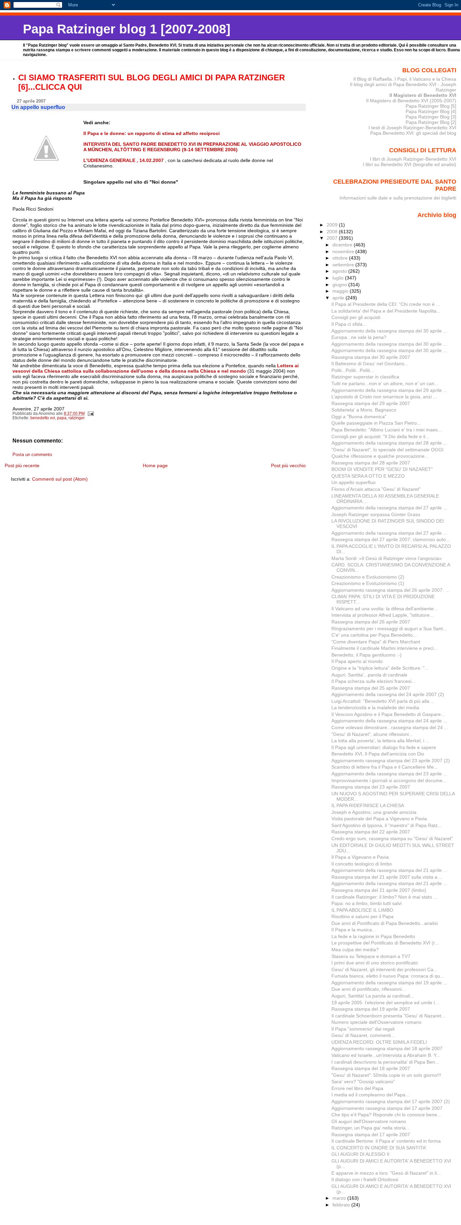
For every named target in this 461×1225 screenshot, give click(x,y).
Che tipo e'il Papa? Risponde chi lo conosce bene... (386, 1114)
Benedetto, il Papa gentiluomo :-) (366, 655)
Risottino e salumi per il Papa (362, 916)
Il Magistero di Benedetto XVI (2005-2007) (411, 100)
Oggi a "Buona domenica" (358, 416)
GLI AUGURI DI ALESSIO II (360, 1154)
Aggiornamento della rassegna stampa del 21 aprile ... (389, 870)
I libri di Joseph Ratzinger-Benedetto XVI (413, 159)
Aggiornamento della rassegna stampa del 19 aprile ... (389, 982)
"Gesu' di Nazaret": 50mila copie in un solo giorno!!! (386, 1075)
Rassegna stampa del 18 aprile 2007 (370, 1068)
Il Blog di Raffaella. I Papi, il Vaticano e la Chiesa (404, 79)
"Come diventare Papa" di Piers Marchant (375, 641)
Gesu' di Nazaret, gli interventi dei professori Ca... (384, 969)
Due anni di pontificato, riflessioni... (368, 989)
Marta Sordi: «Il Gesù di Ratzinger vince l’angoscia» (386, 558)
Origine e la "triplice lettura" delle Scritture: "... (380, 668)
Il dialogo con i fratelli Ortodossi (364, 1179)
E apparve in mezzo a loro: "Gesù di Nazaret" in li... (386, 1173)
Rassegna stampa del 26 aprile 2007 (370, 621)
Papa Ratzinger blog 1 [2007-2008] (127, 29)
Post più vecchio (288, 465)
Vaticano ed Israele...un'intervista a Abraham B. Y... (385, 1055)
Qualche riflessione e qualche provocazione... (380, 456)
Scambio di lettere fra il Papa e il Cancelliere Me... (384, 767)
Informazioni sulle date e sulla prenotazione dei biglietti (398, 198)
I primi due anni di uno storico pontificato (374, 962)
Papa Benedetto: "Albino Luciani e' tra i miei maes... (386, 429)
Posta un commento (32, 454)
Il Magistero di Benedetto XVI (422, 95)
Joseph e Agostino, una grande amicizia (373, 812)
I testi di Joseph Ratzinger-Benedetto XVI (412, 127)
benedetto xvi (42, 418)
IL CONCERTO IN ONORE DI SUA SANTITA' (379, 1147)
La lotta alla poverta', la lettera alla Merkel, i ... (380, 740)
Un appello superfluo (353, 482)
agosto (340, 271)
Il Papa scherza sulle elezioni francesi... (373, 681)
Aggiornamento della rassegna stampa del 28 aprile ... (389, 443)
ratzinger (77, 418)
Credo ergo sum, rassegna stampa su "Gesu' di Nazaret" (392, 838)
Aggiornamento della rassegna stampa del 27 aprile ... (389, 507)
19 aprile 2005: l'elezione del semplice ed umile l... (385, 1002)
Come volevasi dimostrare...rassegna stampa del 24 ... (389, 727)
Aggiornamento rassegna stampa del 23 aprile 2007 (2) (390, 760)
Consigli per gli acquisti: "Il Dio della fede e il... (380, 436)
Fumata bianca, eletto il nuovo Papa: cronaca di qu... (387, 976)
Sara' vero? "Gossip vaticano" (363, 1081)
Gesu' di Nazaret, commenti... (363, 1035)
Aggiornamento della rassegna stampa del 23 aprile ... (389, 773)
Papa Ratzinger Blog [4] (431, 111)
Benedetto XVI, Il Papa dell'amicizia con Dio (377, 753)
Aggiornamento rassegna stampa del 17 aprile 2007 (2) (390, 1101)
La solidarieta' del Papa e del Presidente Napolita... (385, 311)
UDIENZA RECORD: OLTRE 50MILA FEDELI (379, 1042)
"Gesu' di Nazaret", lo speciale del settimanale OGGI (387, 449)
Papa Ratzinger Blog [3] (431, 116)
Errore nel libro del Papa (357, 1088)
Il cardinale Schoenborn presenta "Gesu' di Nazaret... (388, 1015)
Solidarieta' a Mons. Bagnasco (363, 409)
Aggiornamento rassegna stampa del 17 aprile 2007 (386, 1108)
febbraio (341, 1204)
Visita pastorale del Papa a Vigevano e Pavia (379, 818)
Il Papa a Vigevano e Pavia (360, 857)
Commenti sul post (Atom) (60, 479)
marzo (339, 1198)
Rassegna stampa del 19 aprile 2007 (370, 1009)
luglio (338, 278)
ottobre (340, 258)
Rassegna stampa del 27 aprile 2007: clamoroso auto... (390, 539)
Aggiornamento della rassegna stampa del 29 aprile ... (389, 390)
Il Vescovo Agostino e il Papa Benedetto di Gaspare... (388, 714)
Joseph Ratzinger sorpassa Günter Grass (375, 514)
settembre (343, 264)
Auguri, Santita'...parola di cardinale (369, 674)
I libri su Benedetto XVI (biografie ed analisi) (409, 164)
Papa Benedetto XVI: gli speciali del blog (413, 133)
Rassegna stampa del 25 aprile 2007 (370, 688)
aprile (339, 297)
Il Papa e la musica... (353, 929)
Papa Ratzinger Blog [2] (431, 122)
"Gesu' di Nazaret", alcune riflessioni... (372, 734)
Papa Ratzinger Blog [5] (431, 106)
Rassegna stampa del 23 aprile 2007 (370, 787)
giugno (340, 284)
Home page (155, 465)
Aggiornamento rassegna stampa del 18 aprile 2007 (386, 1048)
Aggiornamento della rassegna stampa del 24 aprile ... (389, 720)
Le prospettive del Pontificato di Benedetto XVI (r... (385, 943)
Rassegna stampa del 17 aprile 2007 (370, 1134)
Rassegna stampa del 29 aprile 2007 (370, 403)
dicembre (343, 244)
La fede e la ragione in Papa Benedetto (373, 936)
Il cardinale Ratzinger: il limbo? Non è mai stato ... (384, 897)
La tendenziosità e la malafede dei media (375, 707)
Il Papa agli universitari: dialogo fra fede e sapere (383, 747)
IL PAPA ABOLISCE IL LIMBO (362, 910)
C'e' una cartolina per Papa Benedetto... (374, 635)
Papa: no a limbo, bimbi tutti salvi (366, 903)
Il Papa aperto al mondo (357, 661)
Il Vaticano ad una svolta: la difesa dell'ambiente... (384, 608)
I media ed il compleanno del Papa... (370, 1094)
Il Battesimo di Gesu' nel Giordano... (369, 363)
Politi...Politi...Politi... (352, 370)
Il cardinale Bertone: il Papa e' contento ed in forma (386, 1141)
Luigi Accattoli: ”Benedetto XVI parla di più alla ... (383, 701)
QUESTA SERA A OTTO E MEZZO (368, 476)
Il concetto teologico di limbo (361, 864)
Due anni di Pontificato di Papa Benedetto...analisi (384, 923)
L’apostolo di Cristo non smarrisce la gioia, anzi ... (384, 396)
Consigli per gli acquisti (355, 317)
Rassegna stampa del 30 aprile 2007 (370, 357)
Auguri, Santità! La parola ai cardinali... (372, 995)
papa (61, 418)
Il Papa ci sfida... (349, 324)
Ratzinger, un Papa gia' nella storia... (370, 1127)
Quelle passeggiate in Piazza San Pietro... (376, 423)
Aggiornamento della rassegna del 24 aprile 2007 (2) (387, 694)
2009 (333, 225)
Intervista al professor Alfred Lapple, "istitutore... (382, 615)
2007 (333, 238)
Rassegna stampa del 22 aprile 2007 (370, 831)
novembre (343, 251)
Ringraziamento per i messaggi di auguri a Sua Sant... (389, 628)
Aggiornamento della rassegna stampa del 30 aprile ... (389, 331)
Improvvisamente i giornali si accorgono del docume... (388, 780)
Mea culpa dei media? (355, 949)
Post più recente (22, 465)
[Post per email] (90, 413)
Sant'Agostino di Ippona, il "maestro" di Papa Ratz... (386, 825)
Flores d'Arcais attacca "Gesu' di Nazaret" (376, 489)
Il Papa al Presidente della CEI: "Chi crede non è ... (385, 304)
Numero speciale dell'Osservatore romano (376, 1022)
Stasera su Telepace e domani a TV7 (370, 956)
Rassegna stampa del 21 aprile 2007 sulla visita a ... (387, 877)
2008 (333, 231)
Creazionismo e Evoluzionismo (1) (367, 583)
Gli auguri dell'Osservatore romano (368, 1121)
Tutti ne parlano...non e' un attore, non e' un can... (384, 383)
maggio (341, 291)
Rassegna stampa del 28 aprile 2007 (370, 462)
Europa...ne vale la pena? (358, 337)
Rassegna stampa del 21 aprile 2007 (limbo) (378, 890)
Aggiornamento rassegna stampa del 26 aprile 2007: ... (390, 590)
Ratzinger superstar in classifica (365, 376)
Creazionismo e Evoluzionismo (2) (367, 577)
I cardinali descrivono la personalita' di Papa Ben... (385, 1062)
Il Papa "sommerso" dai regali (363, 1029)
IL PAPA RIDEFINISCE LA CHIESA (367, 805)
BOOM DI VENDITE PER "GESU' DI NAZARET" (382, 469)
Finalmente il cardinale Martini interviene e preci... (384, 648)
